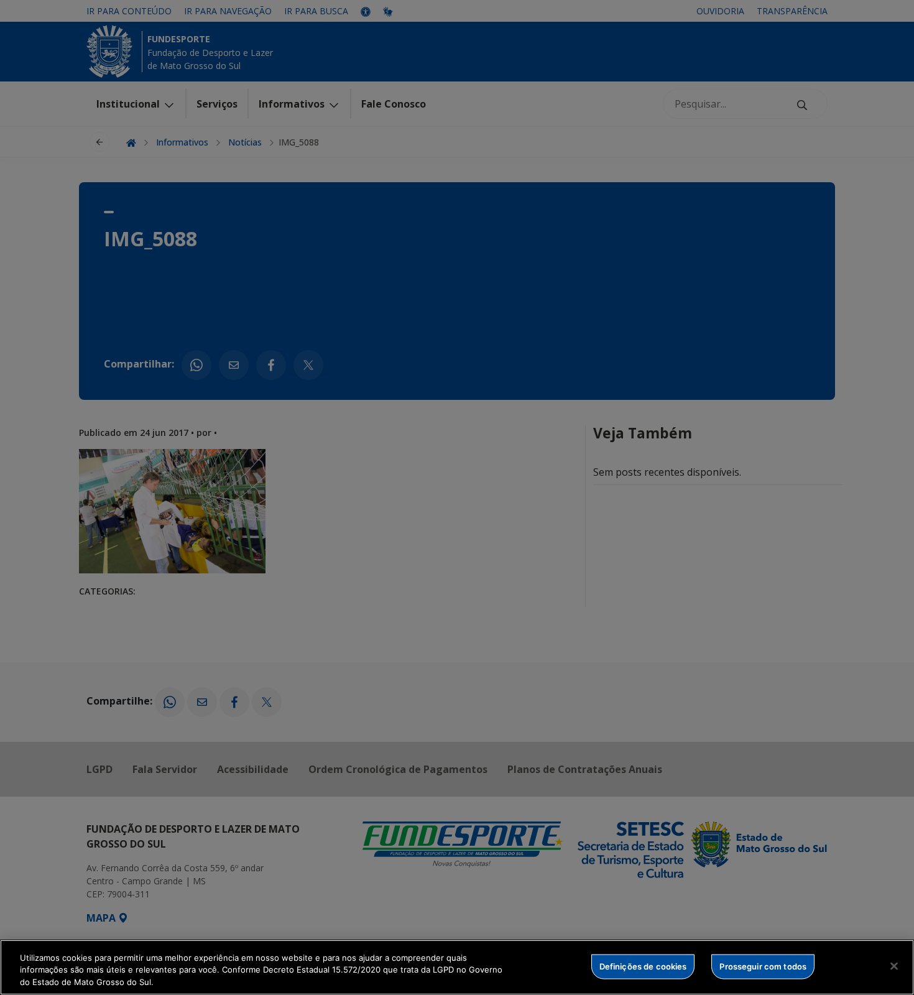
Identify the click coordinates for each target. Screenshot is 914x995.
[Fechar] (894, 965)
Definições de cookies (643, 966)
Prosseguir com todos (762, 966)
